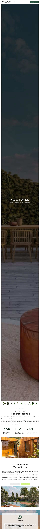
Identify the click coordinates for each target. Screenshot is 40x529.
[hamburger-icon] (14, 2)
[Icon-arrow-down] (20, 206)
